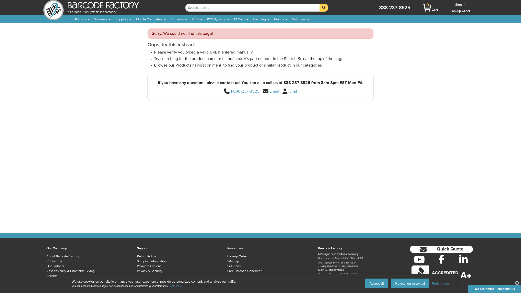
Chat (293, 91)
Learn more (175, 286)
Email (274, 91)
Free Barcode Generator (244, 271)
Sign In (460, 4)
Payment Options (149, 266)
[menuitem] (82, 19)
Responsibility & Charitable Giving (70, 271)
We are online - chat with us (494, 289)
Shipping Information (152, 261)
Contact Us (54, 261)
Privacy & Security (149, 271)
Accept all (377, 283)
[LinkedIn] (463, 259)
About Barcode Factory (62, 256)
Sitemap (233, 261)
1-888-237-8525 (245, 91)
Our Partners (55, 266)
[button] (441, 249)
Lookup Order (460, 11)
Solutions (234, 266)
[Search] (324, 8)
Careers (51, 276)
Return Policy (146, 256)
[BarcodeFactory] (53, 7)
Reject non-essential (410, 283)
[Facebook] (441, 259)
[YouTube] (419, 259)
